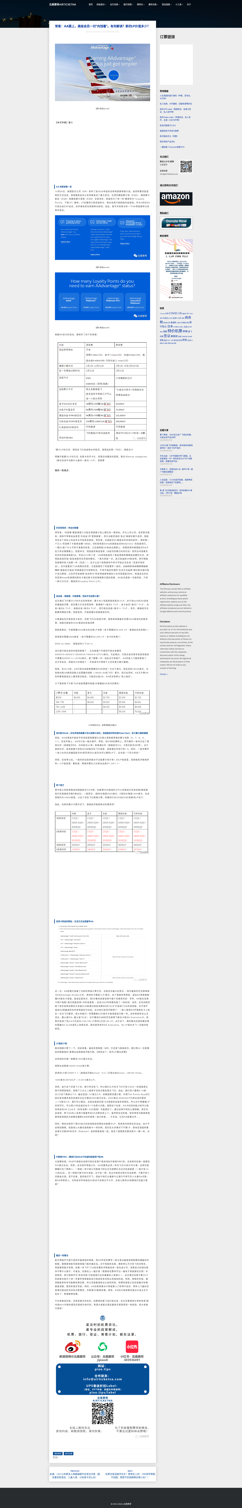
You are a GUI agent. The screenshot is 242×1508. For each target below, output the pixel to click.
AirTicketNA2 (95, 32)
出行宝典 (114, 4)
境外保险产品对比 (167, 141)
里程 (165, 343)
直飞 (190, 331)
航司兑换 (68, 1453)
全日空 (170, 318)
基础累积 (57, 1453)
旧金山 (181, 327)
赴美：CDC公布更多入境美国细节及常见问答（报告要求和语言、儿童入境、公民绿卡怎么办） (75, 1474)
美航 (180, 336)
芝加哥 (190, 336)
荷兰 (168, 340)
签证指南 (166, 4)
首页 (91, 4)
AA (166, 313)
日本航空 (176, 327)
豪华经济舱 (178, 340)
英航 (165, 340)
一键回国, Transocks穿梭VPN (172, 147)
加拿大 (175, 318)
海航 (165, 331)
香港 (174, 343)
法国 (185, 327)
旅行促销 (128, 4)
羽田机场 (184, 336)
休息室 (165, 318)
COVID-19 (175, 313)
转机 (184, 339)
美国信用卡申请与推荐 (169, 131)
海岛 (161, 332)
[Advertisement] (102, 152)
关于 (189, 4)
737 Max (162, 313)
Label (184, 313)
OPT (188, 314)
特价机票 (175, 331)
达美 (189, 340)
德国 (187, 322)
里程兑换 (170, 343)
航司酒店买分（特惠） (169, 136)
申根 (185, 331)
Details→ (164, 674)
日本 (170, 326)
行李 (172, 340)
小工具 (178, 4)
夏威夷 (173, 322)
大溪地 (178, 322)
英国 (161, 340)
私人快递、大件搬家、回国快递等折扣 (176, 104)
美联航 (174, 336)
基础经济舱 (166, 322)
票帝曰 (140, 4)
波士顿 (189, 327)
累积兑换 (152, 4)
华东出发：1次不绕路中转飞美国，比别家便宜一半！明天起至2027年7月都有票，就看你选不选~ (176, 458)
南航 (183, 318)
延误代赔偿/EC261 (168, 125)
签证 (167, 336)
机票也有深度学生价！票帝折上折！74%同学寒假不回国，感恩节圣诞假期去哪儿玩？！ (130, 1474)
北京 (179, 318)
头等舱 (183, 323)
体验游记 (101, 4)
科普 (161, 336)
